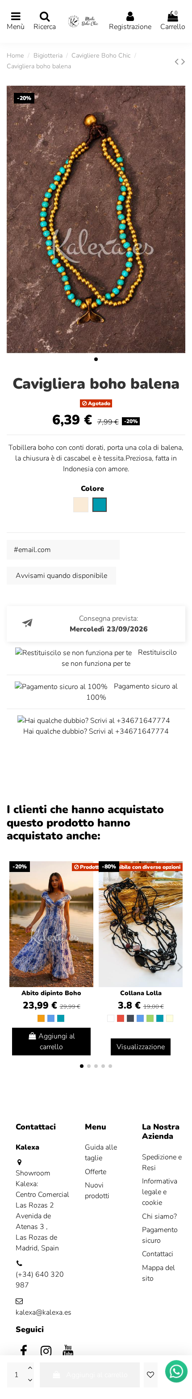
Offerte (95, 1172)
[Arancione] (41, 1018)
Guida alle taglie (101, 1152)
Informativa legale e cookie (159, 1192)
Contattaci (157, 1254)
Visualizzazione (141, 1047)
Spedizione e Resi (162, 1162)
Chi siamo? (159, 1216)
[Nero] (130, 1018)
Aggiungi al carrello (97, 1375)
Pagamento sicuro (160, 1235)
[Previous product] (178, 61)
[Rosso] (120, 1018)
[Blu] (50, 1018)
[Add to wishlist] (150, 1374)
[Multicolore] (169, 1018)
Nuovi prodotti (97, 1190)
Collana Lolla (141, 993)
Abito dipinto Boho (51, 993)
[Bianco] (110, 1018)
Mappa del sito (158, 1273)
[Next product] (183, 61)
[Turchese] (60, 1018)
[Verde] (150, 1018)
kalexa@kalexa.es (43, 1312)
